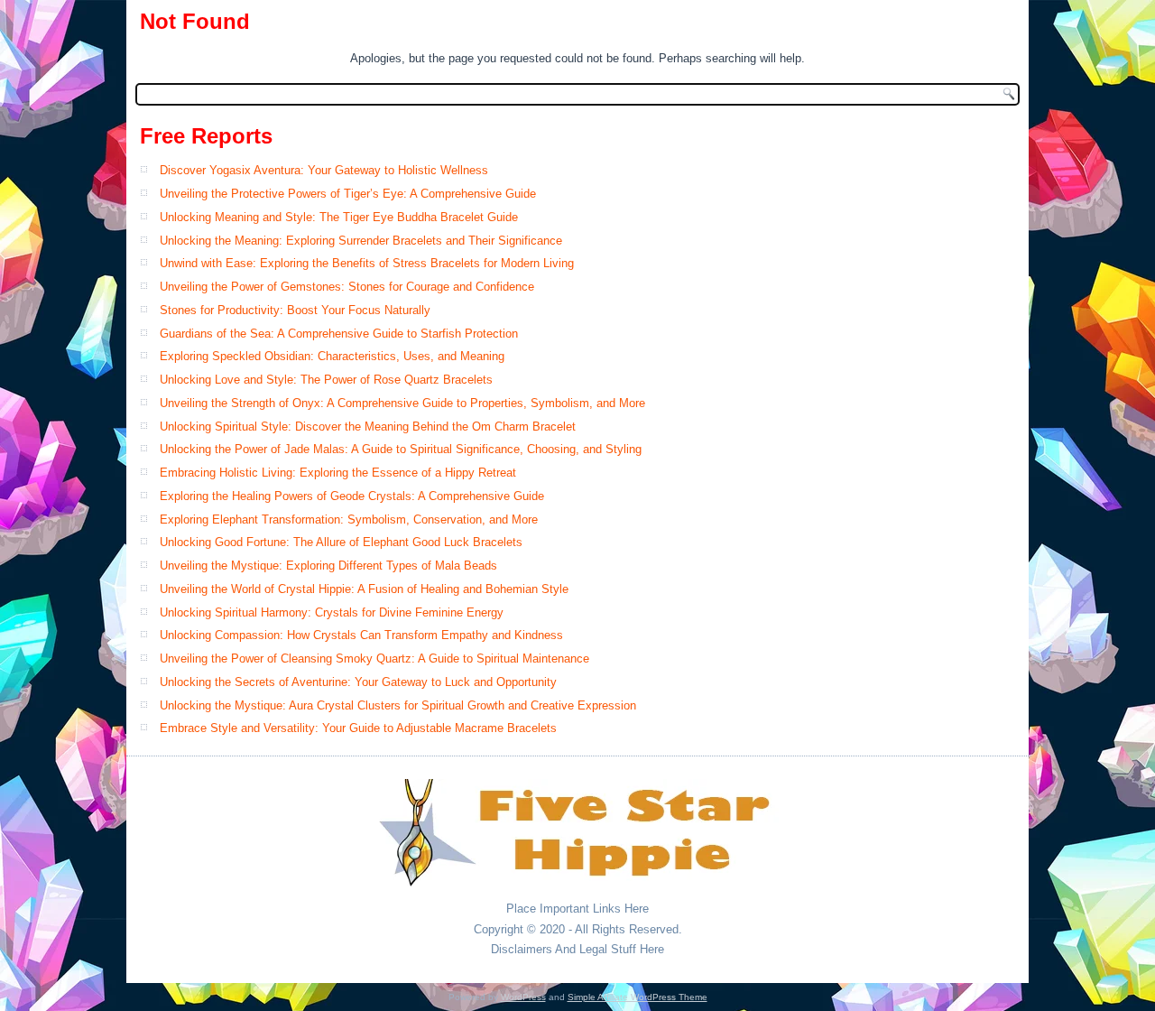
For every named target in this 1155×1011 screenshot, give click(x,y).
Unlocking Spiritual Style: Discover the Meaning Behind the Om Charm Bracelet (368, 426)
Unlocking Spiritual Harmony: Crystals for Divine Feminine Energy (332, 612)
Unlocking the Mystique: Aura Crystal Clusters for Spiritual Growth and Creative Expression (398, 705)
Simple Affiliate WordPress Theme (637, 997)
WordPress (523, 997)
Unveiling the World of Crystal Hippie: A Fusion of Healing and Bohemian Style (364, 589)
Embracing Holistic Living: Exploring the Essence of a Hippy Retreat (338, 472)
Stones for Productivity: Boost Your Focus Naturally (295, 310)
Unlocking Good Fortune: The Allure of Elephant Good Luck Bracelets (341, 542)
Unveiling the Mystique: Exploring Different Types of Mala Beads (328, 565)
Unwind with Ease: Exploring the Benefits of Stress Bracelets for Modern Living (367, 263)
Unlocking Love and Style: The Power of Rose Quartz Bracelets (326, 379)
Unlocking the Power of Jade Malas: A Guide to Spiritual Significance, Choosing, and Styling (401, 449)
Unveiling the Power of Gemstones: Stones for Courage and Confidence (347, 286)
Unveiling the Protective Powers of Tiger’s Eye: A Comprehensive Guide (348, 193)
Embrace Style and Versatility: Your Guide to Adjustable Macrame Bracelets (358, 728)
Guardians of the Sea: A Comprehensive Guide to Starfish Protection (339, 333)
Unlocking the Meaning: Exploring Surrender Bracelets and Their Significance (361, 240)
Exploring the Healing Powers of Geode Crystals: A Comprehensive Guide (352, 496)
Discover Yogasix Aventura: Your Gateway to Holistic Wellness (324, 170)
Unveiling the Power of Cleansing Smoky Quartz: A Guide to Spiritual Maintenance (374, 658)
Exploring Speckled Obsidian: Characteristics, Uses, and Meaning (332, 356)
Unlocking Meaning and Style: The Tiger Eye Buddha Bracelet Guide (339, 217)
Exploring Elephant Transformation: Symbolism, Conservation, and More (349, 519)
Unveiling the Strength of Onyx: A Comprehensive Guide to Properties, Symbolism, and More (402, 403)
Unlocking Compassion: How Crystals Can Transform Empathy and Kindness (361, 635)
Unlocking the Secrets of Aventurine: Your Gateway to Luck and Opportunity (358, 682)
